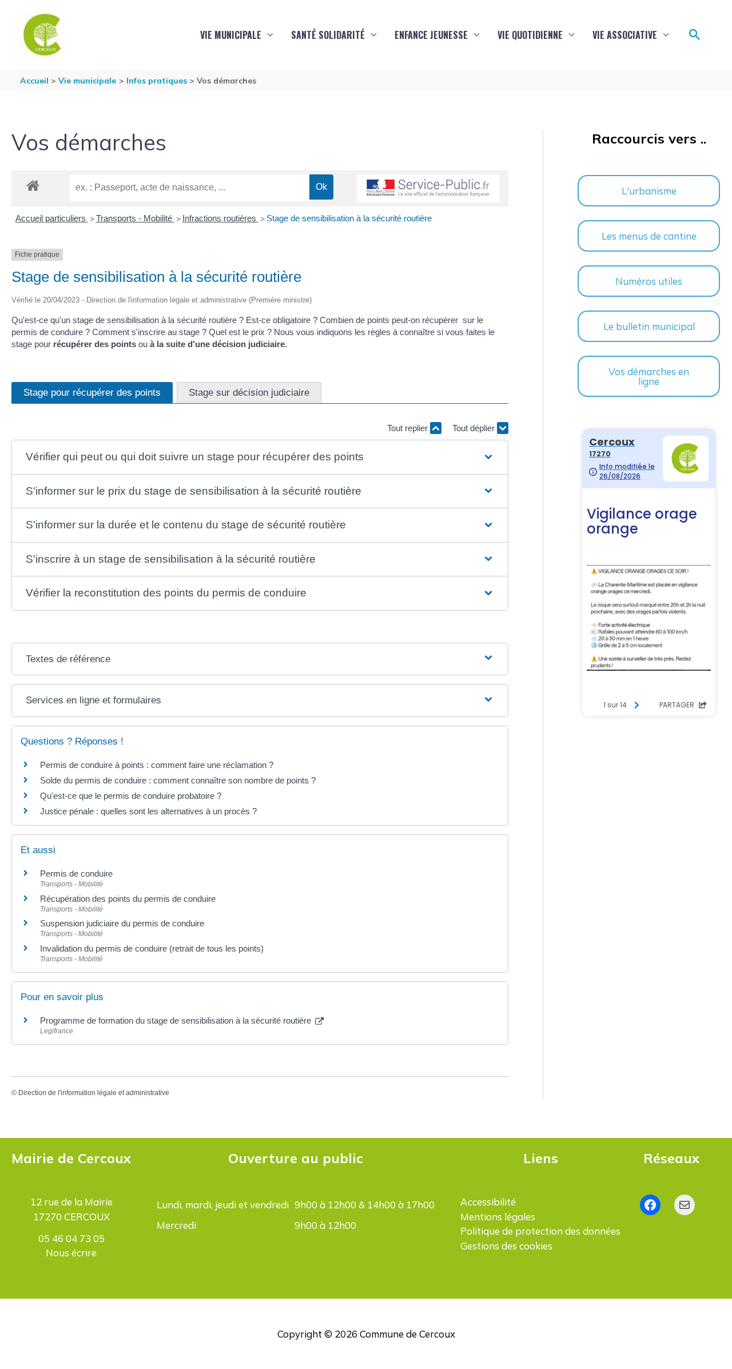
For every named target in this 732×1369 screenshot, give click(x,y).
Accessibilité (488, 1202)
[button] (694, 34)
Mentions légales (497, 1217)
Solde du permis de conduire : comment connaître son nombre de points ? (178, 780)
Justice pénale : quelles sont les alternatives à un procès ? (148, 811)
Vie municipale (230, 35)
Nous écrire (71, 1253)
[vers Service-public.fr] (428, 188)
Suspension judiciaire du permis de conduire (122, 923)
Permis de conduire (76, 873)
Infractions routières (220, 218)
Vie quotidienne (530, 35)
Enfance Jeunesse (431, 35)
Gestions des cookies (506, 1246)
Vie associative (624, 35)
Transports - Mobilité (135, 218)
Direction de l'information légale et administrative (93, 1093)
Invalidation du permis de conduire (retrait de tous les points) (152, 948)
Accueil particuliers (51, 218)
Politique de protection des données (540, 1231)
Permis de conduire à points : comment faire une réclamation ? (156, 765)
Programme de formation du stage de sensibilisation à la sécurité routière (176, 1020)
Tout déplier (474, 428)
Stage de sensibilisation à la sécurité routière (349, 218)
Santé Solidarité (328, 35)
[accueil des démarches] (33, 183)
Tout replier (408, 428)
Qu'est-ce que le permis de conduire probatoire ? (130, 796)
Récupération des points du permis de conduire (128, 899)
